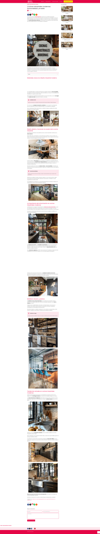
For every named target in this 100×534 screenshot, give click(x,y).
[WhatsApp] (34, 15)
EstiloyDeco (30, 10)
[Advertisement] (43, 28)
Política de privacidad (30, 531)
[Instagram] (31, 528)
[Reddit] (36, 15)
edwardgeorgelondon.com (42, 499)
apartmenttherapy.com (51, 499)
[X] (30, 15)
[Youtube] (33, 528)
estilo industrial (38, 16)
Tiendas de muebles (55, 1)
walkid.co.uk (29, 500)
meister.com (34, 499)
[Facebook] (28, 15)
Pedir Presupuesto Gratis (68, 1)
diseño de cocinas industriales (49, 206)
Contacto (60, 1)
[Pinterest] (35, 528)
